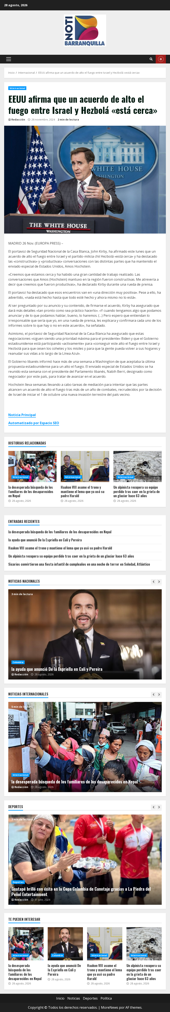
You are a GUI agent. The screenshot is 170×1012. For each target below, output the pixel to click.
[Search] (151, 59)
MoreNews (109, 1007)
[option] (85, 634)
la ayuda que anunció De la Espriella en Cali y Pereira (45, 539)
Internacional (17, 88)
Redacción (18, 119)
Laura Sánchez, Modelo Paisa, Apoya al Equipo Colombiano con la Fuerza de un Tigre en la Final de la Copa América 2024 (90, 860)
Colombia (18, 656)
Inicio (60, 998)
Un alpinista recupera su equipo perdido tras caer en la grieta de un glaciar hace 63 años (137, 466)
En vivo (161, 59)
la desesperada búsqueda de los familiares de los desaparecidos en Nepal (32, 466)
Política (106, 998)
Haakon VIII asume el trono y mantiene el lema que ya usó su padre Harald (85, 466)
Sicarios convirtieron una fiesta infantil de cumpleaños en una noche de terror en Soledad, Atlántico (79, 564)
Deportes (23, 882)
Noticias (73, 998)
